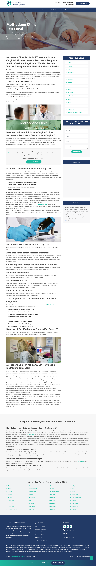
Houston (70, 66)
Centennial (11, 506)
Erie (30, 500)
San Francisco (71, 76)
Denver (31, 494)
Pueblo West (74, 494)
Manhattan (70, 92)
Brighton (10, 494)
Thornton (73, 500)
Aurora (9, 488)
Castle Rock (11, 503)
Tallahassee (71, 106)
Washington (71, 109)
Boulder (10, 491)
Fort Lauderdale (72, 96)
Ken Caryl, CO (70, 537)
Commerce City (33, 488)
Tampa (69, 102)
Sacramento (71, 79)
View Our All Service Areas (75, 112)
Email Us (68, 533)
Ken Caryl (52, 494)
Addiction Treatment (40, 529)
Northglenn (74, 486)
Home (30, 10)
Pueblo (73, 491)
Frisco (69, 69)
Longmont (53, 506)
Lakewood (53, 500)
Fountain (31, 509)
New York (70, 86)
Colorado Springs (12, 509)
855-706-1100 (83, 3)
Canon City (11, 500)
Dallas (69, 62)
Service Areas (54, 10)
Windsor (73, 509)
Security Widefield (76, 497)
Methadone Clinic (39, 534)
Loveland (52, 509)
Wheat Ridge (74, 506)
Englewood (32, 497)
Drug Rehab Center (40, 526)
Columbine (32, 486)
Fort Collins (32, 506)
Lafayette (52, 497)
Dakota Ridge (32, 491)
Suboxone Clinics (39, 532)
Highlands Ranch (54, 491)
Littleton (52, 503)
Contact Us (64, 10)
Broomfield (11, 497)
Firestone (31, 503)
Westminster (74, 503)
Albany (69, 89)
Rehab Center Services (41, 10)
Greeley (52, 488)
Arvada (10, 486)
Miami (69, 99)
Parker (73, 488)
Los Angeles (71, 72)
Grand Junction (54, 486)
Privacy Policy (38, 537)
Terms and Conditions (40, 540)
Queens (70, 82)
